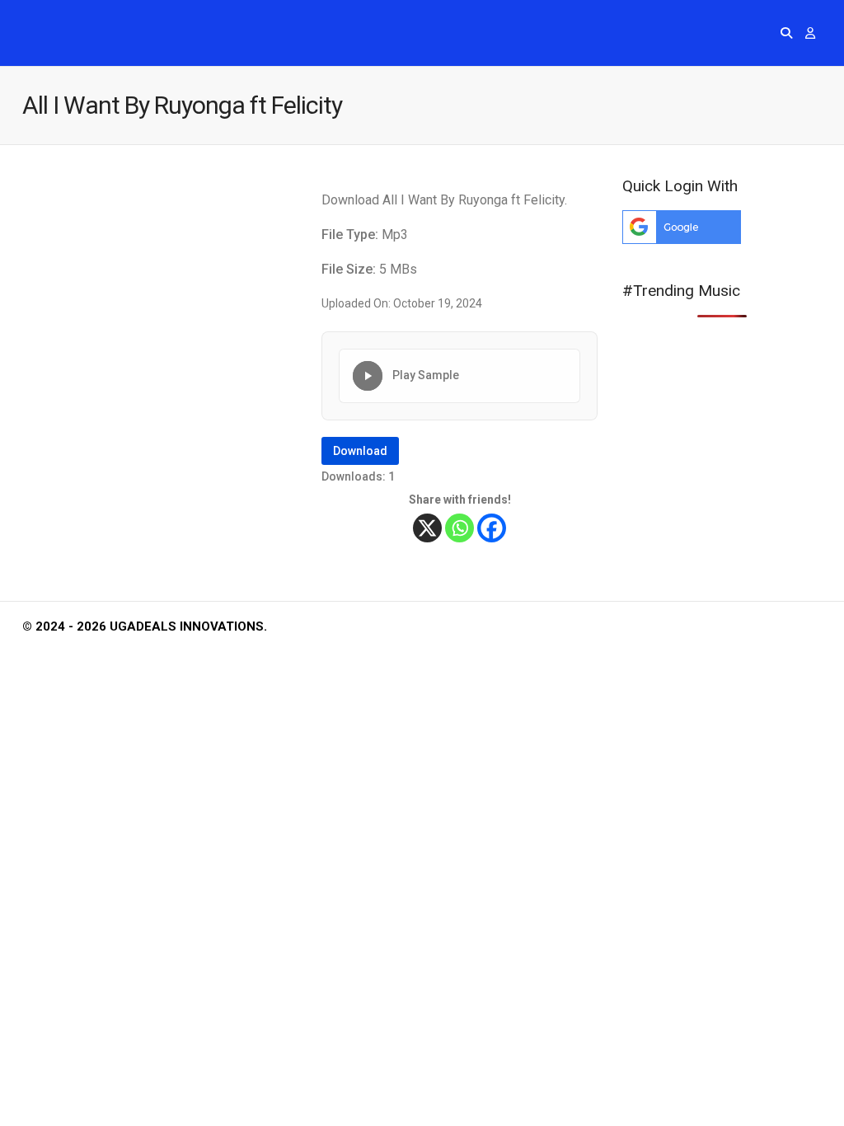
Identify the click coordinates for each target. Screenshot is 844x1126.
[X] (427, 528)
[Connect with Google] (681, 239)
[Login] (810, 33)
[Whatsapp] (459, 528)
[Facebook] (491, 528)
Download (360, 450)
